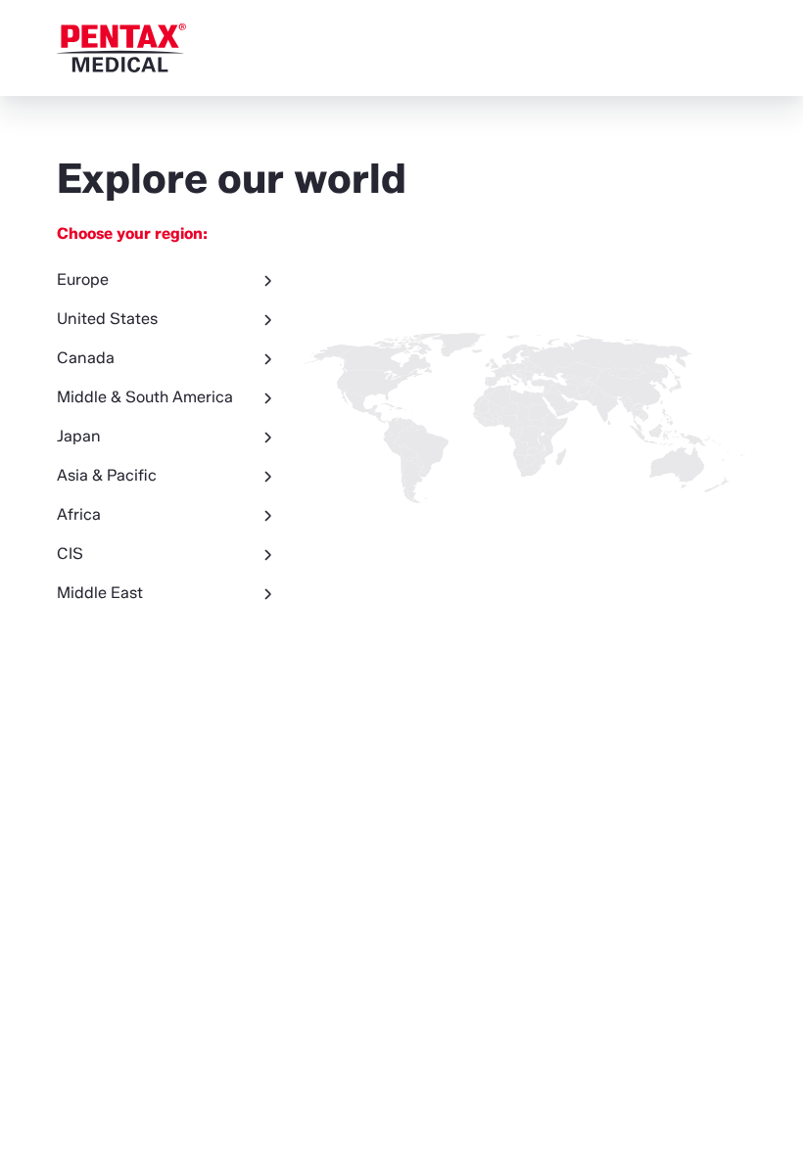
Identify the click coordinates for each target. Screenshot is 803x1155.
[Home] (121, 48)
